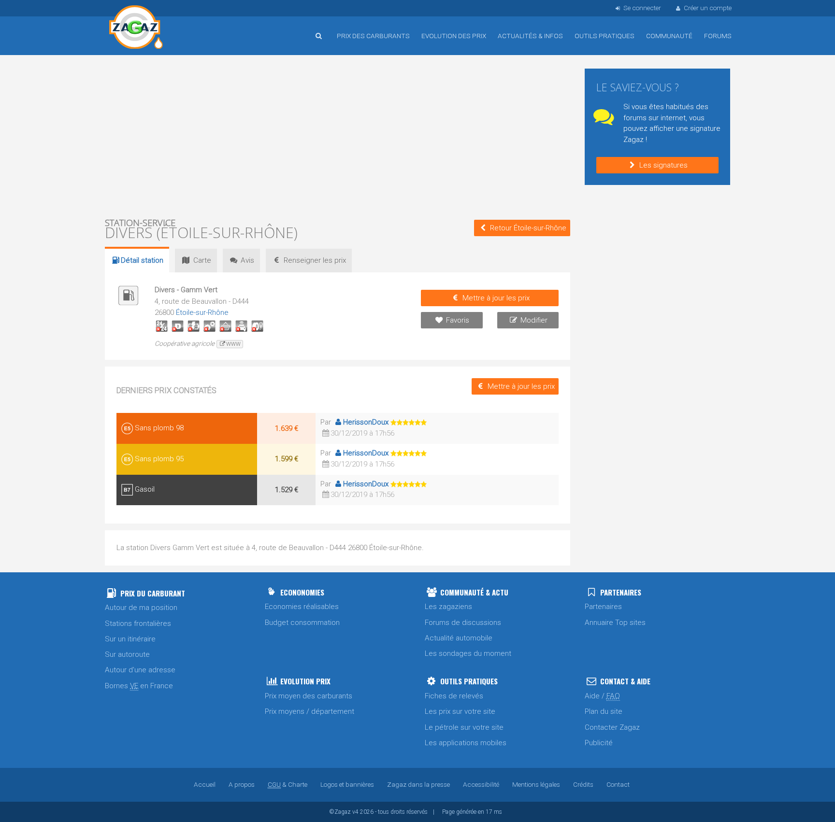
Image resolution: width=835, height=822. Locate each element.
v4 (355, 811)
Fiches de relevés (454, 696)
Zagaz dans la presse (418, 784)
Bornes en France (139, 685)
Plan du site (603, 711)
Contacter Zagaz (612, 727)
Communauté (669, 36)
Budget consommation (302, 622)
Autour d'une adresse (140, 670)
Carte (202, 260)
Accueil (136, 28)
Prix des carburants (373, 36)
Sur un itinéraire (130, 639)
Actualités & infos (530, 36)
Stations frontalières (138, 623)
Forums (718, 36)
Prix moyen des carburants (308, 696)
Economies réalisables (302, 606)
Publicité (599, 742)
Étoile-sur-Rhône (202, 312)
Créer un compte (708, 8)
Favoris (457, 320)
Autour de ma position (141, 607)
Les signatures (663, 165)
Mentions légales (536, 784)
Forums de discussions (463, 622)
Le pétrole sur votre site (464, 727)
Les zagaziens (448, 606)
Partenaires (603, 606)
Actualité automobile (458, 638)
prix (315, 260)
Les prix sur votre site (460, 711)
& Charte (287, 784)
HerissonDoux (366, 422)
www (233, 344)
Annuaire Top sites (615, 622)
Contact (618, 784)
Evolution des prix (453, 36)
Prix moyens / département (309, 711)
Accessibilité (481, 784)
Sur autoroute (127, 654)
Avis (247, 260)
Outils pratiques (604, 36)
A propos (242, 784)
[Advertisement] (337, 135)
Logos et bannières (347, 784)
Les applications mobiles (465, 742)
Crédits (583, 784)
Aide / (602, 696)
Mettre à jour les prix (496, 298)
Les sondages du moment (468, 653)
